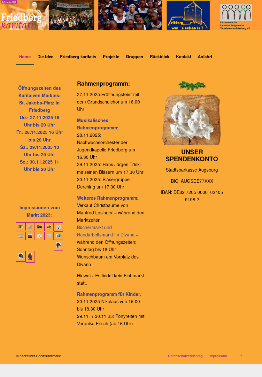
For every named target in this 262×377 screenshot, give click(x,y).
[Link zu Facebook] (241, 355)
